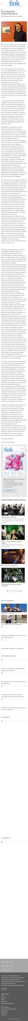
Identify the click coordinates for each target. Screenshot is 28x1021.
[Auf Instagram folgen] (5, 989)
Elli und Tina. (4, 613)
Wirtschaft (12, 670)
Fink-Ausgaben (5, 1007)
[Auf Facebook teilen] (10, 591)
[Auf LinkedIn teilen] (20, 591)
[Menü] (2, 3)
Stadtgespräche (18, 624)
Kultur (3, 9)
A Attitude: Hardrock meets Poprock (11, 585)
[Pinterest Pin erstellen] (18, 591)
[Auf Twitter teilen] (12, 591)
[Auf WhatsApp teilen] (7, 591)
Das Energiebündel (6, 624)
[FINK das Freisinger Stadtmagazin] (15, 3)
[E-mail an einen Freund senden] (15, 591)
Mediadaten (4, 1011)
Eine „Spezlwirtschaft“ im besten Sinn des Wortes (13, 681)
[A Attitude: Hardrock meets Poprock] (13, 575)
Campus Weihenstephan (7, 1003)
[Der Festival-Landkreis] (13, 556)
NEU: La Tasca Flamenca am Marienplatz (11, 668)
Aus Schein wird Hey (12, 519)
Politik (2, 999)
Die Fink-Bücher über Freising (8, 1009)
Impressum (4, 1014)
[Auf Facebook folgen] (2, 989)
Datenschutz (4, 1012)
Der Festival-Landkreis (9, 565)
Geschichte (10, 637)
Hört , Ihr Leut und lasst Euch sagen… (12, 544)
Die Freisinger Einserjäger (7, 648)
